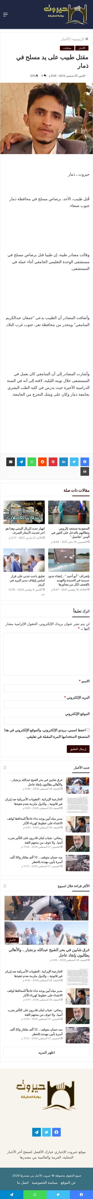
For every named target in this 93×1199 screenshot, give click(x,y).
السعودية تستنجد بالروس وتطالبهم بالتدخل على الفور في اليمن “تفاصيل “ (70, 532)
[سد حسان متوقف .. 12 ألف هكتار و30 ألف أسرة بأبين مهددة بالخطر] (78, 863)
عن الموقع (68, 1182)
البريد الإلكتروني (77, 697)
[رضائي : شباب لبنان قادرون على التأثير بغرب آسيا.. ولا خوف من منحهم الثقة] (78, 844)
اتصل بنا (23, 1182)
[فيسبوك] (84, 461)
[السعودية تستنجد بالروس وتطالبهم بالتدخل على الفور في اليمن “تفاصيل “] (69, 512)
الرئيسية (78, 39)
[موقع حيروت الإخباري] (66, 14)
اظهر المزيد (46, 1052)
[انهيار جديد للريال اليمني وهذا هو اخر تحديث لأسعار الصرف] (24, 512)
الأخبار (65, 39)
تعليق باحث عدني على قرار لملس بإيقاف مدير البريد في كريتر (27, 580)
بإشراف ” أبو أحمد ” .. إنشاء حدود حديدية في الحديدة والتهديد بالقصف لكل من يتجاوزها (69, 580)
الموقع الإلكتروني (77, 713)
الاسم (84, 681)
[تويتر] (74, 461)
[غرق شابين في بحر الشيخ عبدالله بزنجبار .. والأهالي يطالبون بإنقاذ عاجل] (78, 785)
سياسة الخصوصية (45, 1182)
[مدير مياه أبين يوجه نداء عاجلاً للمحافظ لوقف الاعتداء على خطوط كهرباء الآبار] (78, 824)
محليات (67, 48)
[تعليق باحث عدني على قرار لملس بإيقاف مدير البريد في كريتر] (24, 560)
